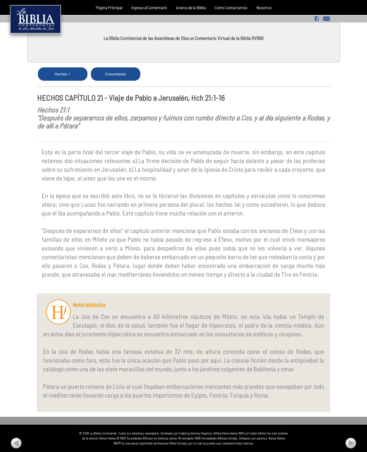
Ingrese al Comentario (149, 7)
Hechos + (63, 74)
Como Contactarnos (231, 7)
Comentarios (115, 74)
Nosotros (264, 7)
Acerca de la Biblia (191, 7)
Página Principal (109, 7)
